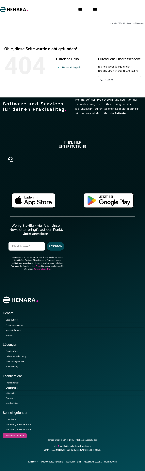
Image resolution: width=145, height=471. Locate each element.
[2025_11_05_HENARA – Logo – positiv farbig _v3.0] (14, 7)
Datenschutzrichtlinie (42, 269)
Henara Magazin (71, 67)
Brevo (38, 266)
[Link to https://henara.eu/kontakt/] (11, 159)
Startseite (113, 23)
